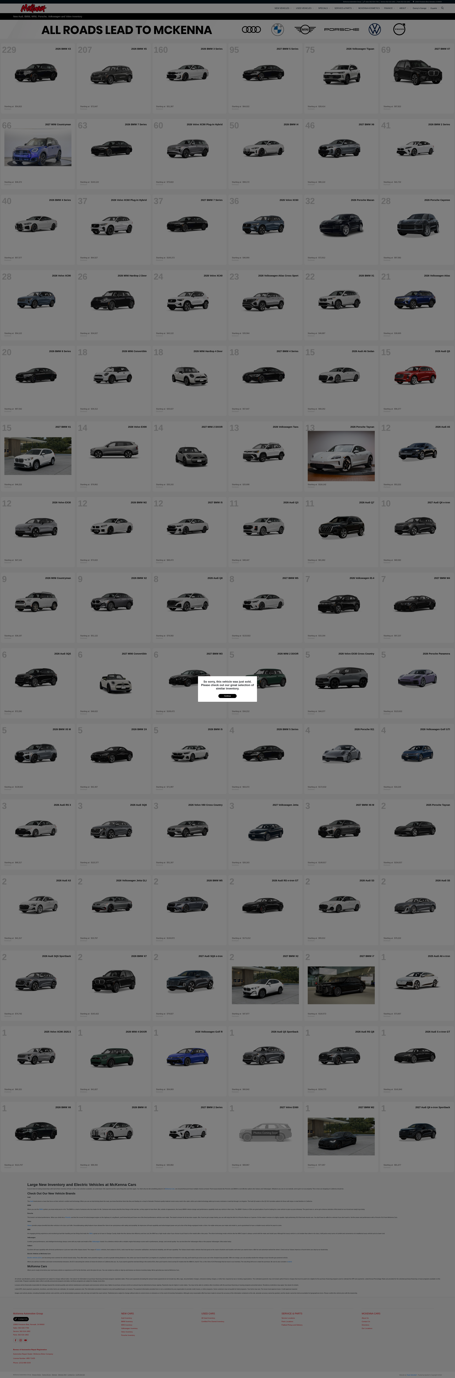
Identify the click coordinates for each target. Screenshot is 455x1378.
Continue (227, 696)
